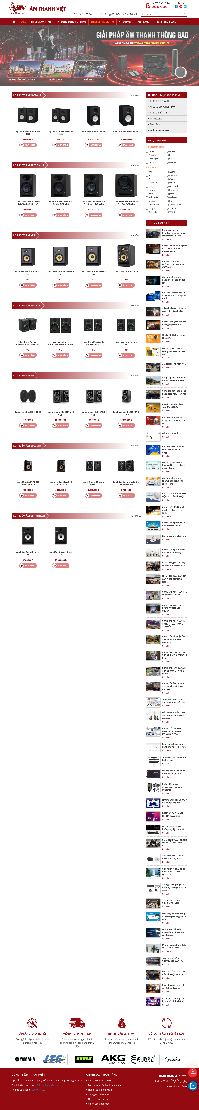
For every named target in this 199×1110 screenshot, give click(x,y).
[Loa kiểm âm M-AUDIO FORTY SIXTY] (60, 465)
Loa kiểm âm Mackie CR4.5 (126, 343)
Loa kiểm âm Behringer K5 (28, 553)
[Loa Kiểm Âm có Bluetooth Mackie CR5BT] (60, 325)
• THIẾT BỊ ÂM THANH (158, 100)
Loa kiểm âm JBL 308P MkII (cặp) (61, 413)
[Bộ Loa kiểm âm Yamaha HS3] (60, 115)
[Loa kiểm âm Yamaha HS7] (126, 115)
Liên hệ (102, 14)
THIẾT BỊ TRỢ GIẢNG (165, 21)
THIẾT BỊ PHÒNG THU (102, 21)
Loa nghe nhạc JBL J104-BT (28, 412)
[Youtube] (185, 1081)
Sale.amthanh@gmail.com (50, 1085)
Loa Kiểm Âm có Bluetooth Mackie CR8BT (28, 343)
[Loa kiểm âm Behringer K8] (60, 535)
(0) (112, 14)
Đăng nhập (122, 14)
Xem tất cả (136, 95)
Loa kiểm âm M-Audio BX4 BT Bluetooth (126, 483)
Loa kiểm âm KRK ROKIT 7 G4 (61, 273)
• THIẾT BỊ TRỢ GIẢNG (158, 130)
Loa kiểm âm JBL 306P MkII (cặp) (93, 413)
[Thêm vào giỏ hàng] (28, 144)
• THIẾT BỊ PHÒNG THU (159, 112)
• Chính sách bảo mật (97, 1103)
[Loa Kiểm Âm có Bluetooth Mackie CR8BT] (28, 325)
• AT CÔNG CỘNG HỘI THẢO (161, 106)
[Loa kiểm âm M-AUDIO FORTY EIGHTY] (28, 465)
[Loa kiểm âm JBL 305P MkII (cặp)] (126, 395)
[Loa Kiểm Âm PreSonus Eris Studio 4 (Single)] (93, 185)
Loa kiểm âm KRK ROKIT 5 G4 (28, 273)
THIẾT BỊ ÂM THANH (42, 21)
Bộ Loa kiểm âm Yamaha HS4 (28, 132)
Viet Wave (182, 1086)
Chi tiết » (166, 239)
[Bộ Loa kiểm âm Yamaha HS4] (28, 115)
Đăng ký (134, 14)
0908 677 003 (38, 1089)
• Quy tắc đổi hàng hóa (98, 1099)
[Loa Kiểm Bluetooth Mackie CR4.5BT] (93, 325)
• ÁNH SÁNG (154, 124)
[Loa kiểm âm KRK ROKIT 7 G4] (60, 255)
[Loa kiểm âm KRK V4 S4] (126, 255)
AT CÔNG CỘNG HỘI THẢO (72, 21)
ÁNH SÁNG (143, 21)
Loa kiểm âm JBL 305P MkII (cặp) (126, 413)
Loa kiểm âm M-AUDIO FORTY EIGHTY (28, 483)
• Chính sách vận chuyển (99, 1080)
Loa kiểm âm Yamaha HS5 (93, 131)
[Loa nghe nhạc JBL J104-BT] (28, 395)
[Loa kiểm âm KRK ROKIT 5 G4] (28, 255)
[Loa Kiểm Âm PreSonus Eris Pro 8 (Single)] (126, 185)
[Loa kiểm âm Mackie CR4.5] (126, 325)
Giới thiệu (79, 14)
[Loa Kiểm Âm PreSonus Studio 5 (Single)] (61, 185)
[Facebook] (173, 1081)
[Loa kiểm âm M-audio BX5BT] (93, 465)
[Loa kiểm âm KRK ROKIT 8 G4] (93, 255)
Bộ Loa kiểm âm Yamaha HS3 (60, 132)
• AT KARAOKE (155, 118)
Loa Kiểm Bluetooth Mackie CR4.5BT (93, 343)
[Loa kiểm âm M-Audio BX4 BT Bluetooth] (126, 465)
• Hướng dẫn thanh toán (99, 1089)
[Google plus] (179, 1081)
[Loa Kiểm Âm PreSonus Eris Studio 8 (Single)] (28, 185)
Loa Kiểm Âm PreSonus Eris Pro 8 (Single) (126, 202)
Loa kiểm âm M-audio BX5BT (93, 483)
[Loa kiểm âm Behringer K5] (28, 535)
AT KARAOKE (126, 21)
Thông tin (91, 14)
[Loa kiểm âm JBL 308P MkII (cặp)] (60, 395)
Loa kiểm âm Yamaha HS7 (126, 131)
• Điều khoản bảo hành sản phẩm (104, 1085)
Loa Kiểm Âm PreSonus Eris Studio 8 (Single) (28, 202)
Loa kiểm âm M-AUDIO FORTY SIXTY (60, 483)
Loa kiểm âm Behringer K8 (61, 553)
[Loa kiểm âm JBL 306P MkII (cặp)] (93, 395)
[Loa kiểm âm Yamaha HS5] (93, 115)
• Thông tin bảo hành (97, 1094)
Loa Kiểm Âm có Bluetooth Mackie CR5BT (60, 343)
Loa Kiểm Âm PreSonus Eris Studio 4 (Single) (93, 202)
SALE (23, 21)
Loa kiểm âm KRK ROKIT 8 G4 (93, 273)
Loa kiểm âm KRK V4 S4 (126, 271)
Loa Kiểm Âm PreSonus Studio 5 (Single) (60, 202)
